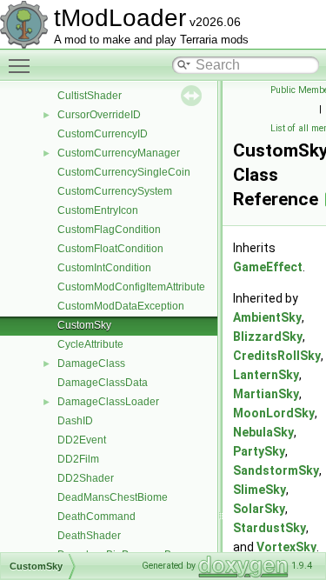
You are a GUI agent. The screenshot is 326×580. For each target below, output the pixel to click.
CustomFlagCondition (109, 229)
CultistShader (89, 96)
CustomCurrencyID (102, 134)
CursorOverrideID (99, 115)
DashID (75, 421)
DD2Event (81, 440)
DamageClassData (102, 383)
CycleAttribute (90, 344)
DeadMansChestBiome (112, 497)
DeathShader (89, 536)
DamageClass (91, 363)
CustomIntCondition (104, 268)
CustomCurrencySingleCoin (123, 172)
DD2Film (78, 459)
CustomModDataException (120, 306)
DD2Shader (85, 478)
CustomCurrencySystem (114, 191)
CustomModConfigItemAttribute (131, 287)
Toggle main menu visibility (22, 65)
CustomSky (84, 325)
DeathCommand (96, 516)
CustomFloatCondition (110, 249)
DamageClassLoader (108, 402)
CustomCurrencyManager (118, 153)
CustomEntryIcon (97, 210)
